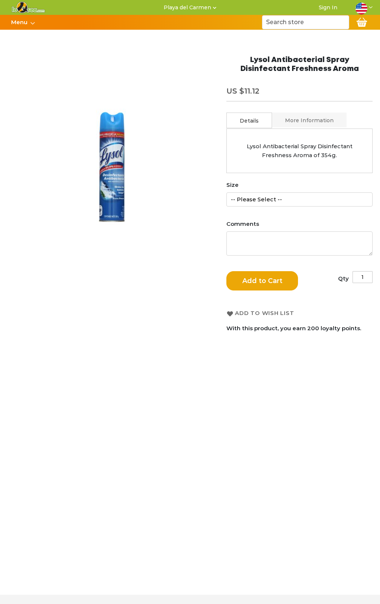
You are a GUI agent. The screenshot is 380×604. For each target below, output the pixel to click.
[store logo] (28, 7)
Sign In (328, 7)
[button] (364, 7)
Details (249, 120)
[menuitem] (21, 22)
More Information (309, 120)
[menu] (23, 22)
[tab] (249, 120)
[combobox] (305, 22)
